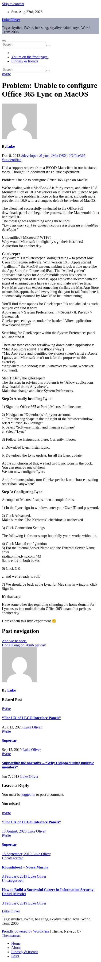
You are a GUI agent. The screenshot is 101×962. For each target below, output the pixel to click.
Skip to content (13, 4)
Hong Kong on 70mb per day (24, 645)
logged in (28, 794)
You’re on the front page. (29, 57)
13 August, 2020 (14, 831)
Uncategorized (12, 858)
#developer (29, 156)
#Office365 (77, 156)
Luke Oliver (11, 20)
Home (15, 943)
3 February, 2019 (15, 876)
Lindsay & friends (24, 61)
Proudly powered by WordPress (26, 931)
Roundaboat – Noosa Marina (25, 867)
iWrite (6, 74)
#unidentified (11, 160)
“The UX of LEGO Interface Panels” (31, 718)
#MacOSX (58, 156)
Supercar (9, 740)
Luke (10, 146)
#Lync (44, 156)
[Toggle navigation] (4, 41)
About (16, 948)
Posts (15, 956)
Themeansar (11, 935)
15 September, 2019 (17, 854)
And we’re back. (14, 641)
